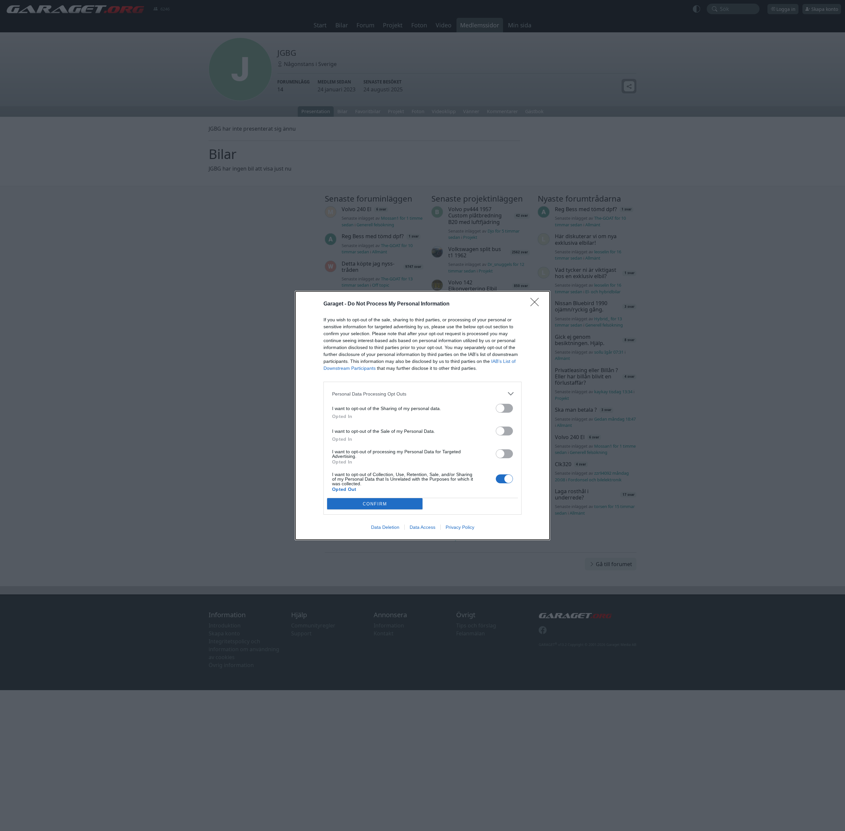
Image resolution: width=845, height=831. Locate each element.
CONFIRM (375, 503)
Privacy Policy (460, 527)
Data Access (422, 527)
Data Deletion (385, 527)
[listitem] (422, 393)
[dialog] (422, 415)
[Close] (536, 304)
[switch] (504, 408)
